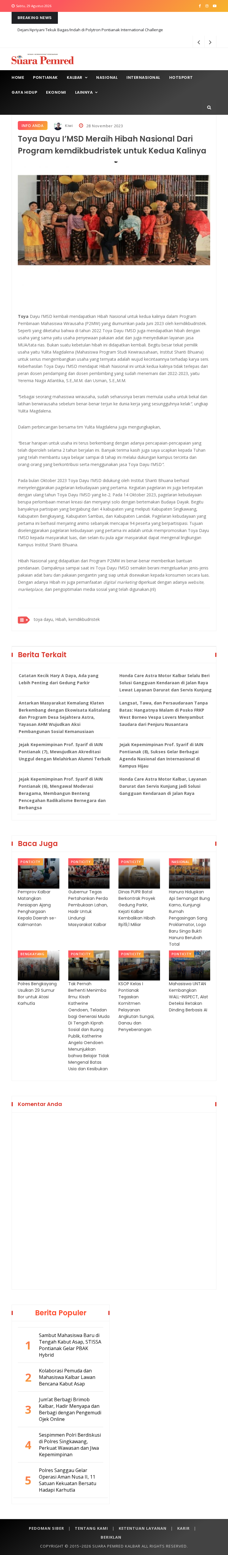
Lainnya (84, 92)
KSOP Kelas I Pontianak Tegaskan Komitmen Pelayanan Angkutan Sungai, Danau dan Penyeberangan (136, 1007)
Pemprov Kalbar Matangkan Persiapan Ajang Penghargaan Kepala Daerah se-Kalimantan (37, 908)
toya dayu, (44, 619)
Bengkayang (32, 954)
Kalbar (75, 77)
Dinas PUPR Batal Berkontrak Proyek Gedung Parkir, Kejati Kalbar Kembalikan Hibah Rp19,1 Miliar (136, 908)
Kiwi (68, 125)
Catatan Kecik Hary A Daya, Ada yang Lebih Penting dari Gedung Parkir (59, 679)
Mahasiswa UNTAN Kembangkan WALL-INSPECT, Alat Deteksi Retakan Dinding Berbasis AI (188, 997)
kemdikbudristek (84, 619)
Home (18, 77)
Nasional (107, 77)
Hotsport (181, 77)
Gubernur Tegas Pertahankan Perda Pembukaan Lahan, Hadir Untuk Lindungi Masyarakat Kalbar (88, 908)
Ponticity (30, 861)
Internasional (143, 77)
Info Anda (33, 125)
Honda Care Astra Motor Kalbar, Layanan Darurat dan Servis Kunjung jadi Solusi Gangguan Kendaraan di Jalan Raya (163, 786)
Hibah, (61, 619)
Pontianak (45, 77)
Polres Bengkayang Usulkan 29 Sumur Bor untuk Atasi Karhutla (37, 993)
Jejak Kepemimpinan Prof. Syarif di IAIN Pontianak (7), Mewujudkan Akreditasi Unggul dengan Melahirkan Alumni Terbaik (65, 752)
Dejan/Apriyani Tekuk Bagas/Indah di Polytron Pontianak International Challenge (90, 29)
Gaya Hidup (24, 92)
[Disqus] (114, 1200)
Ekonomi (56, 92)
